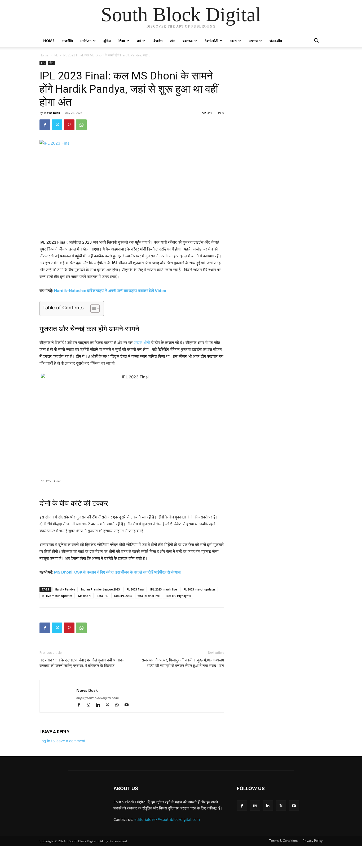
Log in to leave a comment (62, 740)
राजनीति (67, 40)
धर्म (139, 40)
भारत (233, 40)
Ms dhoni (84, 596)
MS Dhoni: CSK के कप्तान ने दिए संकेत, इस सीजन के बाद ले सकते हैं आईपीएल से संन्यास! (118, 572)
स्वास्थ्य (188, 40)
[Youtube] (128, 705)
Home (49, 40)
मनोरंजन (85, 40)
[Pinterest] (69, 124)
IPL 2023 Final (135, 589)
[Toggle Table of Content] (92, 308)
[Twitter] (57, 124)
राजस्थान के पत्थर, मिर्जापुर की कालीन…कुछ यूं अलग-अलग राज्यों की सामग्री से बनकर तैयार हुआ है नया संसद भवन (182, 663)
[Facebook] (44, 124)
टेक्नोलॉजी (211, 40)
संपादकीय (276, 40)
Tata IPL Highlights (178, 596)
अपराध (253, 40)
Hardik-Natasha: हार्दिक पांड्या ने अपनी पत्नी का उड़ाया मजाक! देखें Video (110, 290)
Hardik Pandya (65, 589)
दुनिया (107, 40)
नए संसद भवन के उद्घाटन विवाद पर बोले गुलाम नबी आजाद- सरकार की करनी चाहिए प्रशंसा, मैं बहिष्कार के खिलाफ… (81, 663)
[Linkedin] (100, 705)
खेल (172, 40)
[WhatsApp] (81, 124)
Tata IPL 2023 (123, 596)
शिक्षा (121, 40)
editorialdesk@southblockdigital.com (167, 819)
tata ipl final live (149, 596)
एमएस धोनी (142, 342)
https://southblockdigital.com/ (97, 698)
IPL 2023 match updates (199, 589)
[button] (316, 41)
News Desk (52, 113)
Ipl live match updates (57, 596)
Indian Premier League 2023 (100, 589)
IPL (56, 55)
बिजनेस (157, 40)
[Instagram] (90, 705)
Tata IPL (102, 596)
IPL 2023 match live (163, 589)
